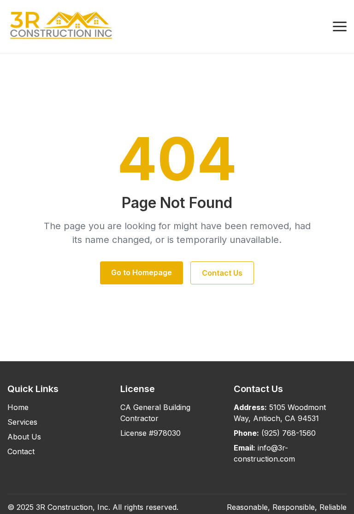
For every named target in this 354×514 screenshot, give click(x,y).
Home (18, 407)
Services (22, 422)
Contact (21, 451)
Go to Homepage (141, 272)
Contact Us (222, 272)
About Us (24, 436)
